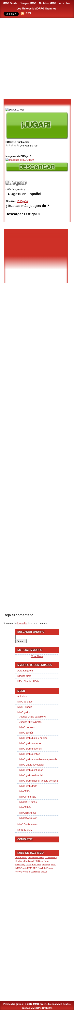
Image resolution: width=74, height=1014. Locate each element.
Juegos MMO (28, 3)
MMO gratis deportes (30, 748)
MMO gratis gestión (29, 754)
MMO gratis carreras (30, 743)
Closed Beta (51, 857)
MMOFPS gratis (27, 796)
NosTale (42, 868)
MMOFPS (24, 791)
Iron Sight (36, 864)
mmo (20, 1004)
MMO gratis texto (28, 786)
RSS (28, 13)
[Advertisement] (37, 57)
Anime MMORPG (36, 857)
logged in (22, 623)
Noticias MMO (47, 3)
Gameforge (43, 861)
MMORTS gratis (27, 812)
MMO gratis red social (31, 775)
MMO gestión (26, 732)
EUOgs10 (22, 201)
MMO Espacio (24, 707)
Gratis (29, 864)
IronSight (46, 864)
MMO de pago (25, 701)
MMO (53, 864)
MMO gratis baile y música (33, 738)
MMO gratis (23, 712)
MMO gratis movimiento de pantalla (38, 759)
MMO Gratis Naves (27, 824)
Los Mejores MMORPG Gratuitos (36, 8)
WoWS (44, 871)
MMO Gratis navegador (31, 764)
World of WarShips (31, 871)
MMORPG (32, 868)
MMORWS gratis (28, 818)
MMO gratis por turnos (31, 770)
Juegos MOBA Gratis (30, 722)
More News (37, 656)
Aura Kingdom (25, 670)
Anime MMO (21, 857)
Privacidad (9, 1004)
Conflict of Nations (24, 861)
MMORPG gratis (28, 802)
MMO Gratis (10, 3)
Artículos (64, 3)
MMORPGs (25, 807)
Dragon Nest (24, 676)
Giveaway (20, 864)
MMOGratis (21, 868)
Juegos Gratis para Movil (32, 716)
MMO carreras (27, 727)
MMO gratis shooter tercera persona (38, 780)
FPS (35, 861)
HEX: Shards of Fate (28, 681)
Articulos (22, 696)
